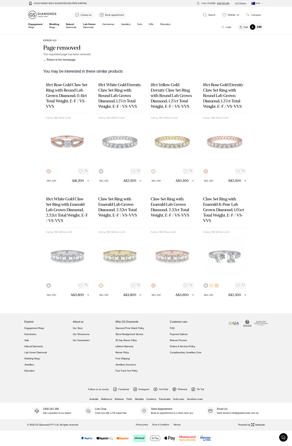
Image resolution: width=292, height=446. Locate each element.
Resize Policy (122, 352)
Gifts (151, 24)
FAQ (172, 328)
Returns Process (178, 340)
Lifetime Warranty (124, 346)
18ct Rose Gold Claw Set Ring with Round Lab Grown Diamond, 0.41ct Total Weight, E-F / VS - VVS (66, 95)
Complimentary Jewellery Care (185, 352)
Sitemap (176, 425)
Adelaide (139, 399)
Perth (129, 399)
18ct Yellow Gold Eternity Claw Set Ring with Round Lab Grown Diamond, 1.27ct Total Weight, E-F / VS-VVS (171, 95)
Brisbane (119, 399)
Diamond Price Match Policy (129, 328)
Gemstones (108, 24)
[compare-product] (86, 170)
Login (228, 27)
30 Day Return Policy (126, 340)
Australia (93, 399)
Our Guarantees (81, 340)
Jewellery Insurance (125, 364)
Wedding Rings (32, 358)
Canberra (151, 399)
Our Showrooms (81, 334)
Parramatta (164, 399)
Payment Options (179, 334)
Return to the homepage (59, 59)
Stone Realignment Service (129, 334)
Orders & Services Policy (182, 346)
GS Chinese (240, 3)
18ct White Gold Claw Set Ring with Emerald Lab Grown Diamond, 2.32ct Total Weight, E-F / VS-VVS (67, 209)
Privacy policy (142, 425)
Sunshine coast (195, 399)
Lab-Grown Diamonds (35, 352)
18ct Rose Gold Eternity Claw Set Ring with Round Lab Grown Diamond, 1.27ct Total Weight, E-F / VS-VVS (223, 95)
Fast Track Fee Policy (126, 370)
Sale (26, 340)
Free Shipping (122, 358)
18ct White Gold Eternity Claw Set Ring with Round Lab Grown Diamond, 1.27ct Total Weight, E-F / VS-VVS (119, 95)
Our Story (78, 328)
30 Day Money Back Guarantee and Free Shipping (60, 3)
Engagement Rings (34, 328)
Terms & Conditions (160, 425)
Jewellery (125, 24)
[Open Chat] (283, 437)
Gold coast (178, 399)
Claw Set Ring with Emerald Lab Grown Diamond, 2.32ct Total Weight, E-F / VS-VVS (117, 207)
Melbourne (106, 399)
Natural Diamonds (33, 346)
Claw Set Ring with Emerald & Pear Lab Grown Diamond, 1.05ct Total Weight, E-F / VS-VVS (223, 209)
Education (165, 24)
